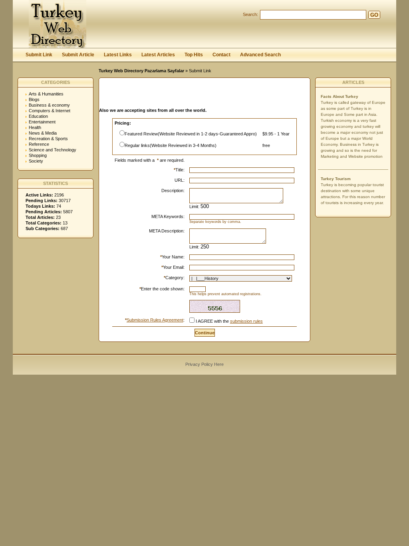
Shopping (38, 155)
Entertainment (42, 121)
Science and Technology (52, 149)
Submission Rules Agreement (155, 320)
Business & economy (49, 105)
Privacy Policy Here (204, 364)
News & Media (43, 133)
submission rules (246, 321)
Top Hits (194, 55)
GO (374, 15)
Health (35, 127)
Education (38, 116)
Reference (39, 144)
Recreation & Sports (48, 138)
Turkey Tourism (336, 179)
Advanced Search (260, 55)
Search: (250, 14)
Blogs (34, 99)
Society (36, 161)
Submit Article (78, 55)
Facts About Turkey (339, 96)
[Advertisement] (192, 95)
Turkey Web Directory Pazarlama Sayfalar (141, 70)
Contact (221, 55)
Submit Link (39, 55)
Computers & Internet (49, 110)
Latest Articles (158, 55)
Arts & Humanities (46, 93)
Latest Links (118, 55)
